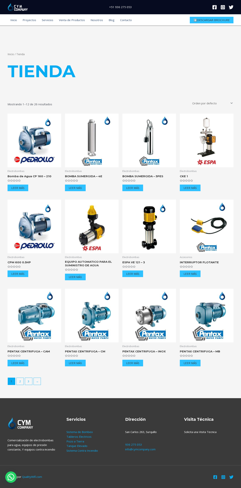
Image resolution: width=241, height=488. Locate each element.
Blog (111, 20)
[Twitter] (231, 7)
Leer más (17, 188)
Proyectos (29, 20)
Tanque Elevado (76, 446)
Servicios (47, 20)
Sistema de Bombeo (79, 432)
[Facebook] (214, 7)
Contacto (126, 20)
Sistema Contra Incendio (82, 450)
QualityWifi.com (32, 477)
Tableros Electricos (79, 436)
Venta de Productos (72, 20)
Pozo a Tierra (75, 441)
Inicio (13, 20)
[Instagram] (222, 7)
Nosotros (97, 20)
